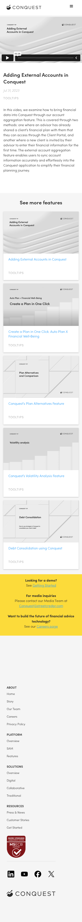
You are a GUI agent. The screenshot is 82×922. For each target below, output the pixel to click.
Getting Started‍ (44, 585)
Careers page (47, 626)
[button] (71, 6)
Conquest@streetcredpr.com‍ (41, 605)
